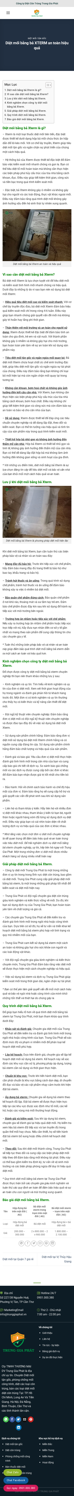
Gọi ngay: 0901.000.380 (21, 1488)
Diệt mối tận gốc (37, 38)
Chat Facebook (16, 1480)
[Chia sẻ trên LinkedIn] (52, 1243)
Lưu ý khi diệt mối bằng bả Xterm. (26, 98)
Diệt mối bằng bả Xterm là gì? (24, 90)
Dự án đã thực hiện (52, 1357)
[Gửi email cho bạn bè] (40, 1243)
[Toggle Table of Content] (47, 85)
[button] (8, 12)
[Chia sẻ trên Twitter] (34, 1243)
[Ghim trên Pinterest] (46, 1243)
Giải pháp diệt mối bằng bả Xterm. (26, 110)
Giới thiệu (47, 1333)
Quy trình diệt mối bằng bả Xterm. (26, 115)
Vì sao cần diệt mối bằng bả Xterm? (27, 94)
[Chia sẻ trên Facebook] (27, 1243)
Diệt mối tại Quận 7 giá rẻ (18, 1259)
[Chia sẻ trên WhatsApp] (21, 1243)
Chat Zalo (13, 1472)
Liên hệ (46, 1339)
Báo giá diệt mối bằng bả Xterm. (25, 119)
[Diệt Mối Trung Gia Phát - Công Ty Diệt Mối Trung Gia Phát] (37, 13)
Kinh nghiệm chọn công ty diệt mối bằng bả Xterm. (27, 104)
